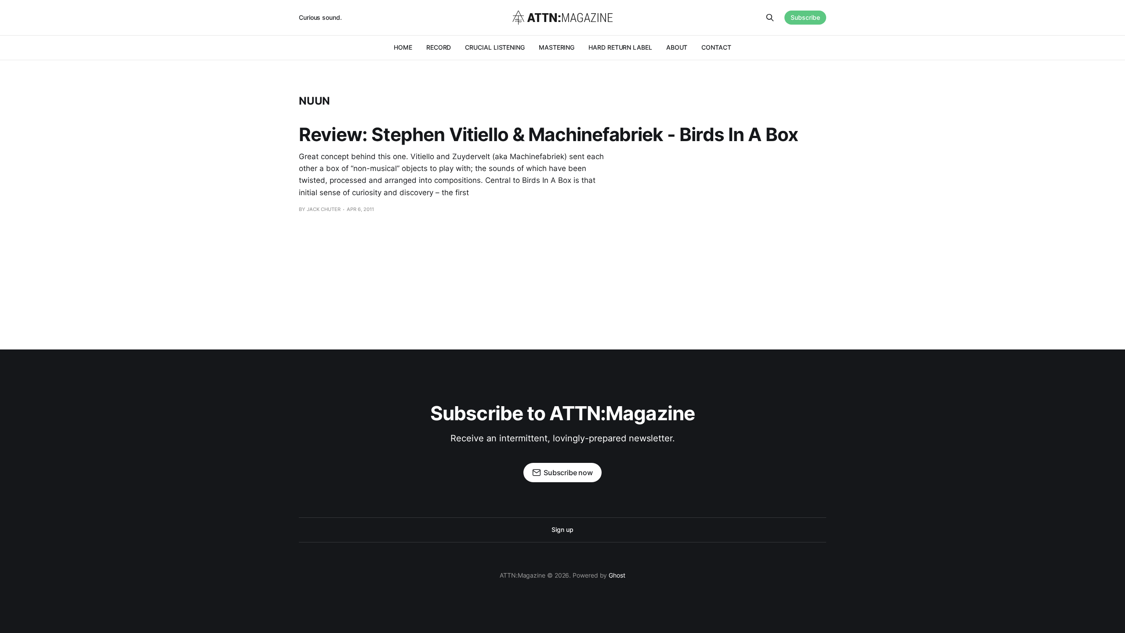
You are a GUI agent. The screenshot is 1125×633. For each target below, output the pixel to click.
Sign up (562, 529)
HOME (403, 47)
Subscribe (805, 17)
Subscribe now (568, 472)
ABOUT (677, 47)
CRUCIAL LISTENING (495, 47)
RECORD (438, 47)
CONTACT (716, 47)
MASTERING (556, 47)
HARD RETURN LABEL (620, 47)
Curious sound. (320, 17)
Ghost (617, 575)
